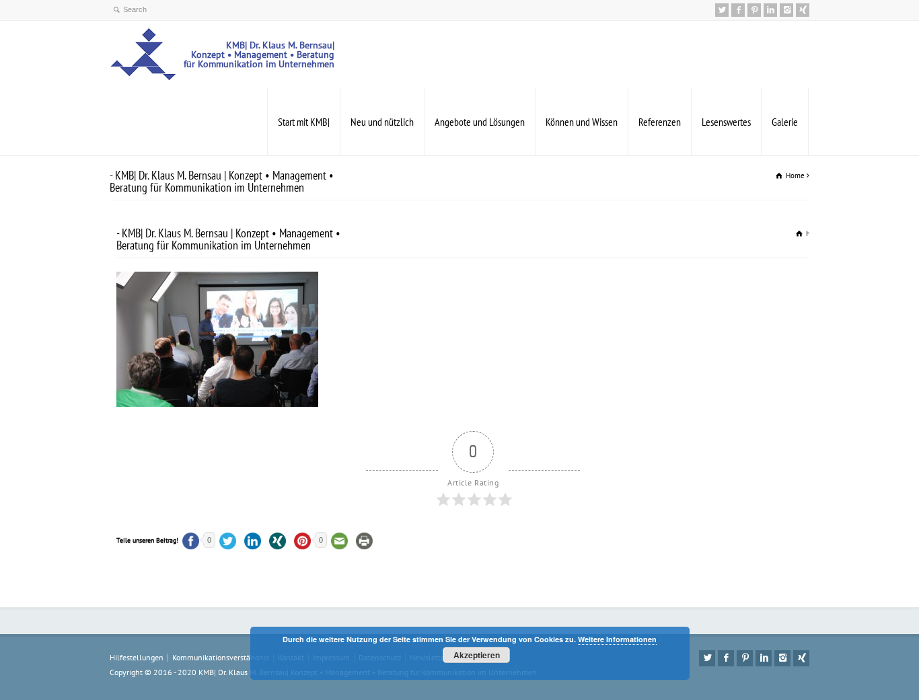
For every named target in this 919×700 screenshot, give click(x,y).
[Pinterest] (754, 10)
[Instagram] (786, 10)
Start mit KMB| (304, 121)
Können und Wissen (582, 121)
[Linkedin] (770, 10)
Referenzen (659, 121)
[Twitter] (722, 10)
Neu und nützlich (382, 121)
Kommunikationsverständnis (220, 657)
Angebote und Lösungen (480, 121)
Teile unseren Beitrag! (147, 540)
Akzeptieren (476, 655)
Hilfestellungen (136, 657)
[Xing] (802, 10)
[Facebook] (738, 10)
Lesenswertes (726, 121)
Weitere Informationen (617, 639)
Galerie (785, 121)
